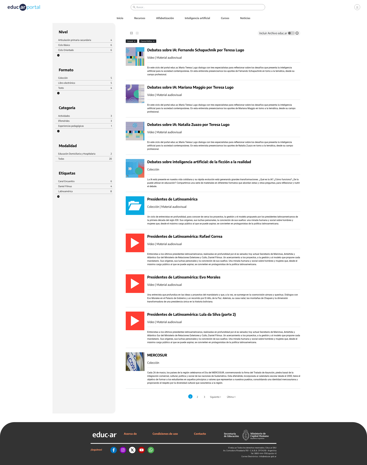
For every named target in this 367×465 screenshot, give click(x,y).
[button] (58, 55)
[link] (357, 7)
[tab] (131, 33)
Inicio (120, 18)
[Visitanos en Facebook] (113, 449)
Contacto (200, 433)
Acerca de (130, 433)
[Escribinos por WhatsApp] (151, 449)
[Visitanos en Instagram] (123, 449)
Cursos (225, 18)
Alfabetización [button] (165, 18)
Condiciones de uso (165, 433)
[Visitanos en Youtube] (141, 449)
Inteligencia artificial (197, 18)
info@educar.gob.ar (267, 456)
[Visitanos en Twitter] (132, 449)
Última (231, 396)
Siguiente (216, 396)
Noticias (245, 18)
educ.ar (233, 447)
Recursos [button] (139, 18)
